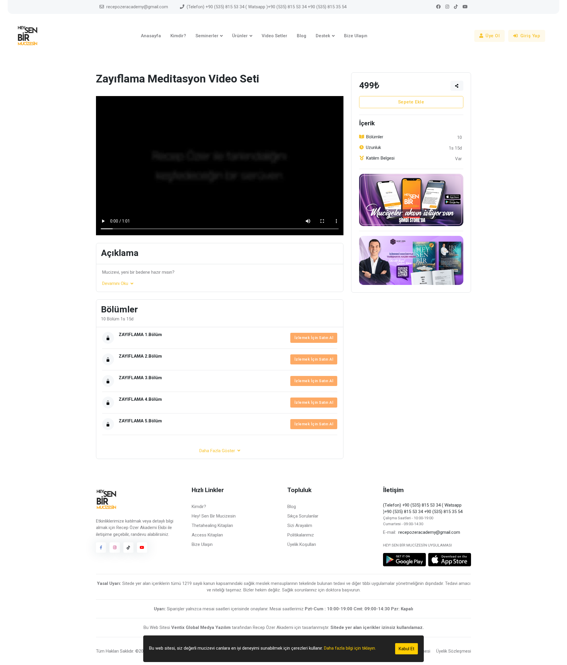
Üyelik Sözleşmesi (453, 651)
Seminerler (207, 35)
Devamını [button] (115, 283)
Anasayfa (151, 35)
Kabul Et (406, 648)
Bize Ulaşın (355, 35)
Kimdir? (178, 35)
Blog (301, 35)
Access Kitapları (207, 535)
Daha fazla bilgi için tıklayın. (350, 648)
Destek (323, 35)
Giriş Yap (530, 35)
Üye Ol (492, 35)
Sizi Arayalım (299, 525)
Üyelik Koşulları (301, 544)
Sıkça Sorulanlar (302, 516)
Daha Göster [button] (217, 450)
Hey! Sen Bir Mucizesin (214, 516)
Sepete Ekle (411, 102)
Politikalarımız (300, 535)
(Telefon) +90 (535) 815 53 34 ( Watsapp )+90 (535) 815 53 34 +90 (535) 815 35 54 (266, 6)
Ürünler (240, 35)
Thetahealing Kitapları (212, 525)
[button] (456, 86)
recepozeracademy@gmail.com (137, 6)
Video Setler (274, 35)
